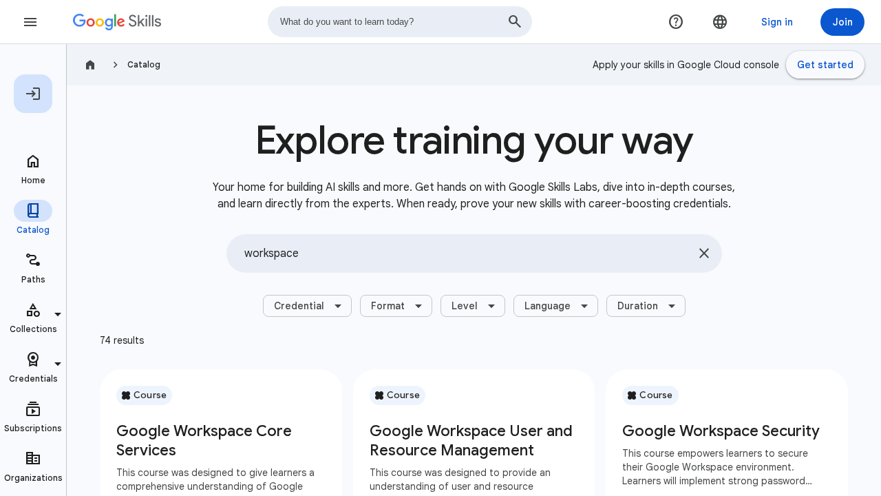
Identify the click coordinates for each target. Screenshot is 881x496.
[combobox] (400, 21)
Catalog (143, 64)
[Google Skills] (117, 22)
